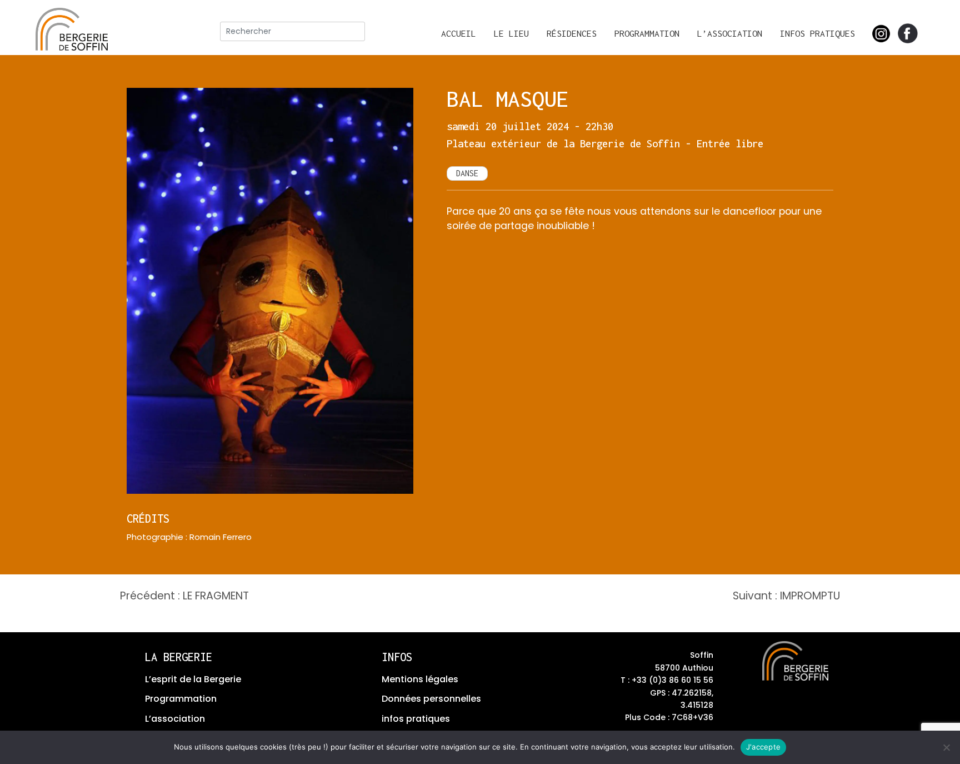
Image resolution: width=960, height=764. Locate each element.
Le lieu (511, 33)
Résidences (572, 33)
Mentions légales (420, 679)
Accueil (458, 33)
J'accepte (763, 746)
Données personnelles (431, 698)
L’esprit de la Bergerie (193, 679)
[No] (946, 747)
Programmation (646, 33)
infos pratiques (416, 718)
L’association (729, 33)
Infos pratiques (817, 33)
